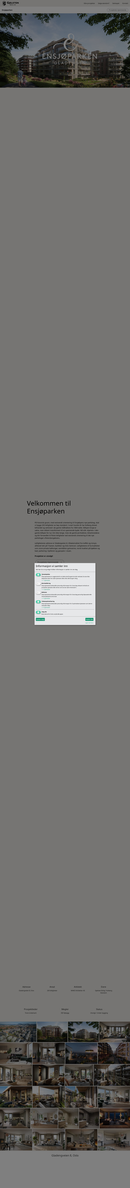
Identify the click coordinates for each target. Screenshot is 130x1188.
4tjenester (46, 607)
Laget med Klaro (89, 622)
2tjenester (46, 589)
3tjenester (46, 598)
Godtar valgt (40, 619)
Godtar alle (89, 619)
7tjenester (46, 580)
